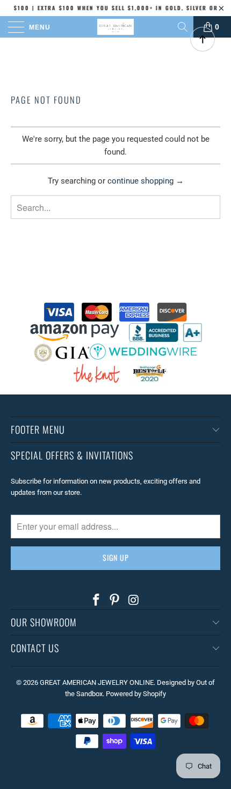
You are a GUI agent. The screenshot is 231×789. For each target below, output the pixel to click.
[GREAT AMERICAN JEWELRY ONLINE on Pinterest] (115, 601)
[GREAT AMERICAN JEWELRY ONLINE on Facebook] (96, 601)
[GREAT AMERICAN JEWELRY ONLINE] (116, 27)
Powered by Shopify (136, 694)
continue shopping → (145, 181)
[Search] (183, 27)
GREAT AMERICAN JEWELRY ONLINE (97, 682)
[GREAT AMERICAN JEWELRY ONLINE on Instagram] (134, 601)
